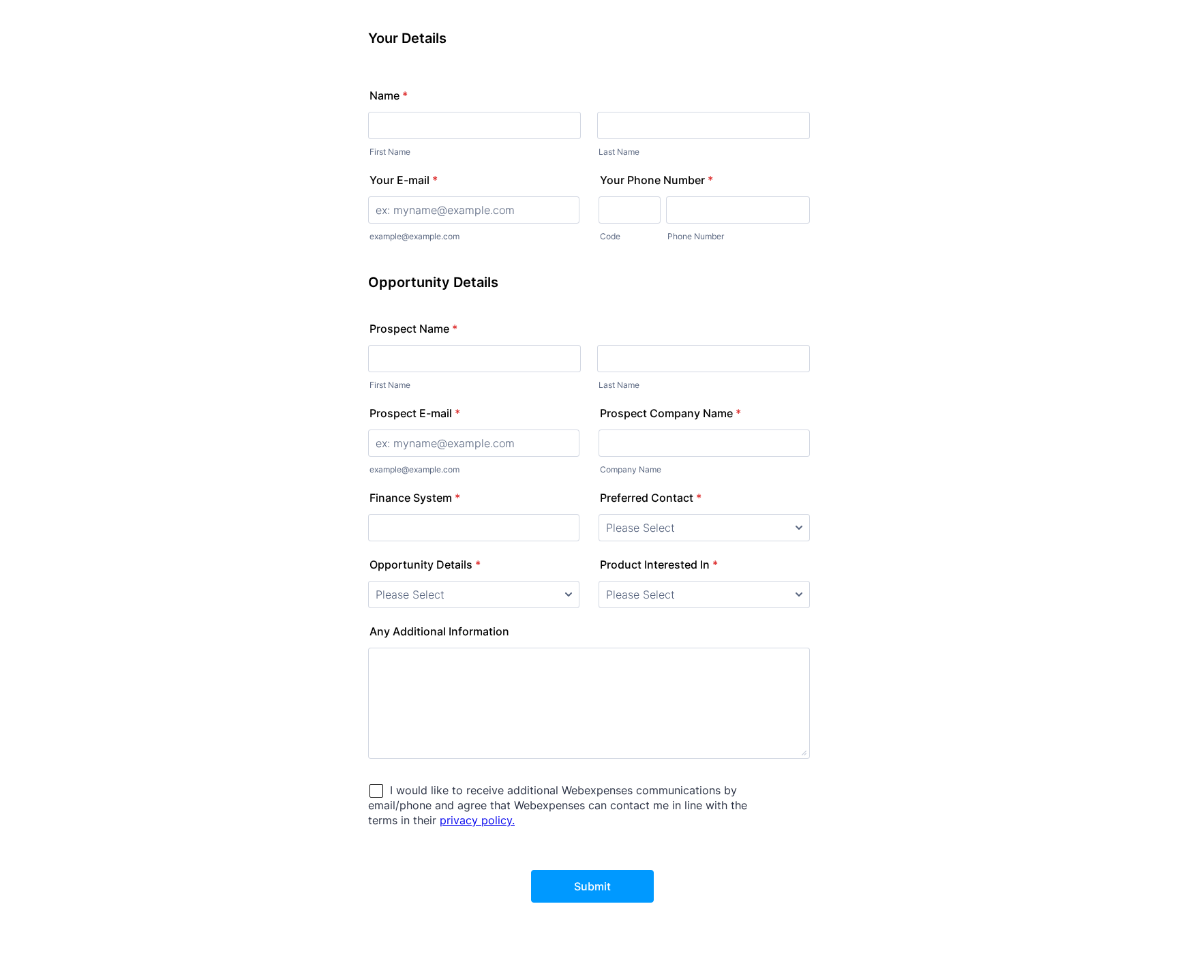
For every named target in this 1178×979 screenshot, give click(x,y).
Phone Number (695, 236)
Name (388, 95)
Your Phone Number (656, 180)
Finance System (414, 497)
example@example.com (414, 236)
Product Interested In (659, 564)
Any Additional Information (439, 631)
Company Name (630, 469)
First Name (389, 152)
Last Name (619, 152)
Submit (592, 886)
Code (610, 236)
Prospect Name (413, 328)
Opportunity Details (425, 564)
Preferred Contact (650, 497)
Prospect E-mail (414, 413)
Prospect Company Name (670, 413)
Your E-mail (403, 180)
